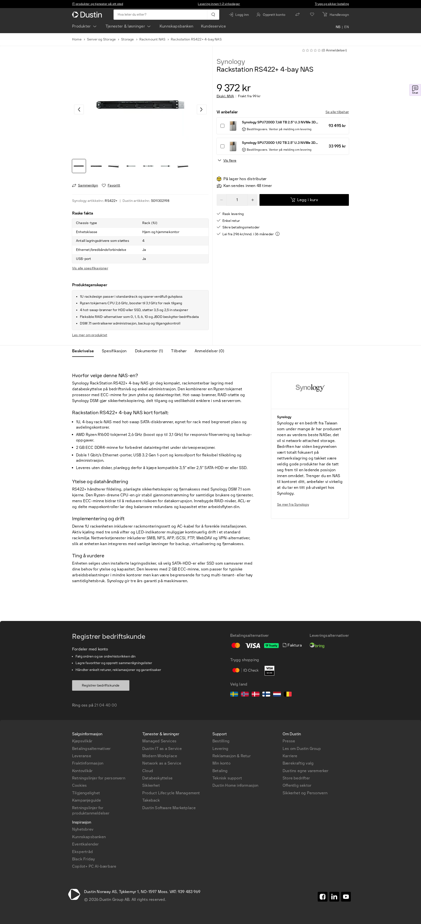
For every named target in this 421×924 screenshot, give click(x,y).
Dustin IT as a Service (162, 748)
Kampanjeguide (86, 800)
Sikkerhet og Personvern (305, 793)
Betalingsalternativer (91, 748)
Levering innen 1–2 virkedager (219, 4)
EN (346, 27)
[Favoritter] (312, 14)
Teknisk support (227, 778)
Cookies (79, 785)
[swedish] (234, 694)
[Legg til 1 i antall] (253, 200)
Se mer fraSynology (293, 504)
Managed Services (159, 741)
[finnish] (266, 694)
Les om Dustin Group (302, 748)
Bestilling (221, 741)
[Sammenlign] (297, 14)
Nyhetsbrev (82, 829)
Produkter (81, 26)
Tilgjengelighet (86, 793)
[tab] (85, 351)
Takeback (151, 800)
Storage (127, 39)
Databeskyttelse (157, 778)
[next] (202, 109)
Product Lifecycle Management (171, 793)
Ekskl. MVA (225, 96)
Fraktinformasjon (87, 763)
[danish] (255, 694)
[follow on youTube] (346, 897)
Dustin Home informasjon (235, 785)
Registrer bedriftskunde (101, 685)
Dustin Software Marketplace (169, 808)
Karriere (290, 756)
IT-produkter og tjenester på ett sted (97, 4)
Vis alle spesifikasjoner (90, 268)
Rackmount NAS (152, 39)
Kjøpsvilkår (82, 741)
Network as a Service (161, 763)
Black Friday (83, 859)
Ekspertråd (82, 851)
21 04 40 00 (105, 705)
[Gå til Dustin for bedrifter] (88, 15)
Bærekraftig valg (298, 763)
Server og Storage (101, 39)
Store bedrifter (296, 778)
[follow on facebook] (322, 897)
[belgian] (288, 694)
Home (77, 39)
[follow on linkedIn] (334, 897)
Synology (231, 62)
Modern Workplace (159, 756)
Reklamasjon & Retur (231, 756)
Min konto (221, 763)
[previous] (79, 109)
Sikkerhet (151, 785)
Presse (289, 741)
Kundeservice (213, 26)
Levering (220, 748)
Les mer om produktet (89, 335)
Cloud (147, 770)
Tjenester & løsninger (125, 26)
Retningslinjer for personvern (98, 778)
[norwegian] (245, 694)
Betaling (220, 770)
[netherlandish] (277, 694)
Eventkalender (85, 844)
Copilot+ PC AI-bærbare (94, 866)
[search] (213, 15)
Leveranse (81, 756)
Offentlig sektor (297, 785)
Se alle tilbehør (337, 112)
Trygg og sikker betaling (332, 4)
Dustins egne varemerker (306, 770)
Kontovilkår (82, 770)
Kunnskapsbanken (176, 26)
